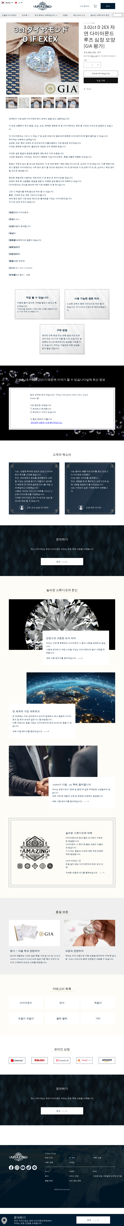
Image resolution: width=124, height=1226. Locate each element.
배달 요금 (94, 56)
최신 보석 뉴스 (79, 15)
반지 (61, 1002)
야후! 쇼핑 (97, 1157)
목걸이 (98, 1002)
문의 (108, 6)
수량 (85, 60)
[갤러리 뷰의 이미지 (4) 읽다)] (48, 102)
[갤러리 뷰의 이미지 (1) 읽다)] (11, 102)
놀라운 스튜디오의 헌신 (100, 15)
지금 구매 (101, 80)
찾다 (47, 1176)
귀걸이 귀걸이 (26, 1018)
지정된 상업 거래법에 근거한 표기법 (103, 1176)
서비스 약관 (74, 1176)
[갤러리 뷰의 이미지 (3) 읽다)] (36, 102)
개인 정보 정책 (75, 1180)
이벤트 (65, 15)
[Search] (122, 15)
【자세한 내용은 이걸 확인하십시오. (46, 422)
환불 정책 (49, 1180)
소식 (47, 1171)
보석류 (25, 16)
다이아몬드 (26, 1002)
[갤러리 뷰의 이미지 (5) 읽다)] (60, 102)
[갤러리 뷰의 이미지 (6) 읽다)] (73, 102)
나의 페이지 (84, 6)
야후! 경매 (49, 1162)
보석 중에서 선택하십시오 (46, 16)
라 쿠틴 (72, 1157)
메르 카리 (49, 1157)
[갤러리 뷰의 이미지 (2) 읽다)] (24, 102)
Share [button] (88, 89)
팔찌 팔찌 (62, 1018)
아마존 (71, 1162)
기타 (98, 1018)
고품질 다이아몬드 (9, 15)
